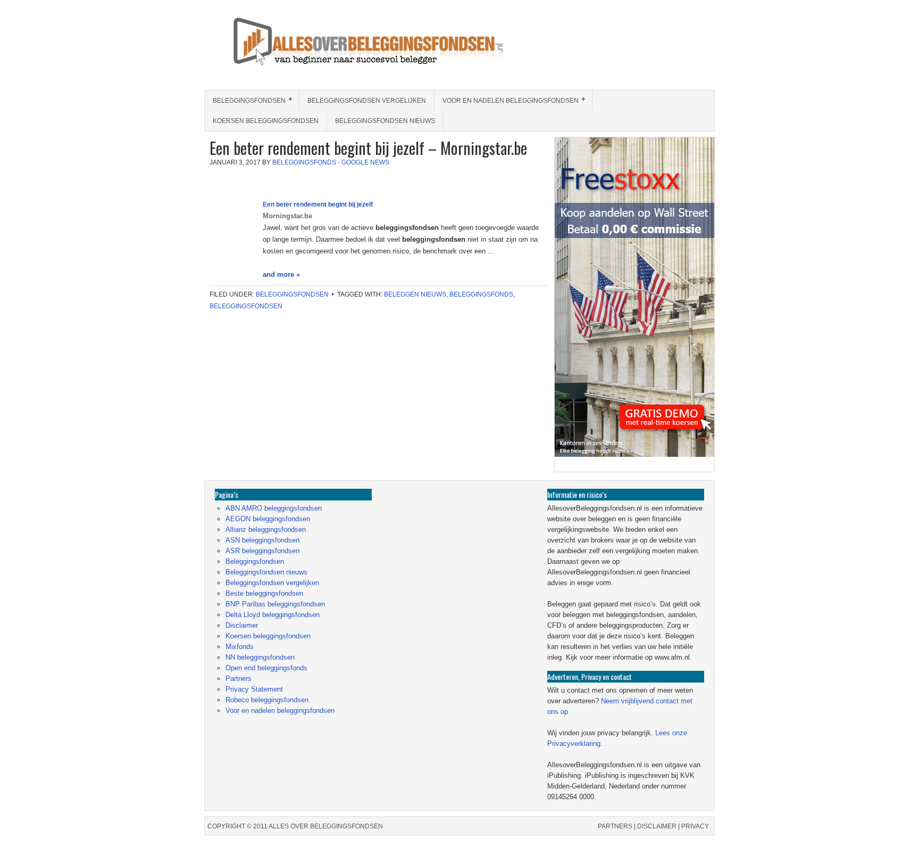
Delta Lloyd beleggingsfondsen (272, 615)
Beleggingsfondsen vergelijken (366, 100)
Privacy (695, 826)
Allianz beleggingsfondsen (265, 529)
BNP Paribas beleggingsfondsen (275, 604)
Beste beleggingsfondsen (264, 593)
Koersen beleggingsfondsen (266, 121)
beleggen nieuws (415, 294)
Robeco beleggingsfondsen (266, 700)
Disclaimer (241, 625)
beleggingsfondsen (246, 306)
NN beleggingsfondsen (260, 657)
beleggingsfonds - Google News (330, 162)
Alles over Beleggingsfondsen (281, 51)
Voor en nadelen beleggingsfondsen (507, 100)
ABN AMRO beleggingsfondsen (273, 508)
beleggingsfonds (481, 294)
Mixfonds (239, 647)
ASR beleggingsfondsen (262, 551)
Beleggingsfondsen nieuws (385, 121)
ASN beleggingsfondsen (262, 540)
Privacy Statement (254, 689)
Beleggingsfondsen (245, 100)
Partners (238, 679)
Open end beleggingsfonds (266, 668)
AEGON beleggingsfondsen (267, 519)
